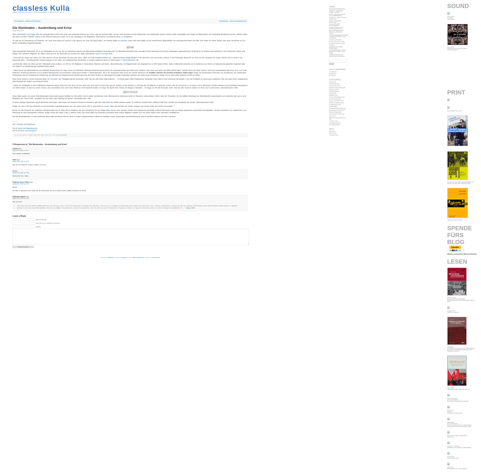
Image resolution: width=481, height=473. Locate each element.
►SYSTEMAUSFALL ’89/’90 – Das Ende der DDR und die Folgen (338, 51)
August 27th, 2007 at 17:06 (21, 184)
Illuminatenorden (129, 60)
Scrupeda (123, 257)
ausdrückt (123, 41)
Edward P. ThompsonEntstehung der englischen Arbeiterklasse (459, 446)
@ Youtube (332, 75)
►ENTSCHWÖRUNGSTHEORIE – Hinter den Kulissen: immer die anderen (338, 37)
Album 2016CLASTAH (451, 18)
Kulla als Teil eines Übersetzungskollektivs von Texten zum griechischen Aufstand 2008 (460, 182)
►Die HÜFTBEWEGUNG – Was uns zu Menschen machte (337, 32)
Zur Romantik (52, 79)
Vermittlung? (332, 124)
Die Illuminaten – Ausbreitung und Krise (42, 27)
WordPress (111, 257)
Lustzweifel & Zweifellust (336, 108)
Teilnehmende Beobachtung (337, 117)
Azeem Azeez (156, 257)
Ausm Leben (333, 85)
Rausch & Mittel (333, 112)
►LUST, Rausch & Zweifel (336, 41)
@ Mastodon (333, 73)
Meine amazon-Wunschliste (462, 254)
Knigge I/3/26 (190, 208)
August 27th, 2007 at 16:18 (21, 161)
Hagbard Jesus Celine (21, 182)
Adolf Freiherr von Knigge (26, 34)
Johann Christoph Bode (104, 54)
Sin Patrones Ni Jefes (335, 114)
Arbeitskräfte (332, 84)
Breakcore (332, 89)
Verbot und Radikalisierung (27, 128)
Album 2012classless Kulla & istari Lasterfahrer (457, 48)
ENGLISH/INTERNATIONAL (337, 9)
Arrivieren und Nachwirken (27, 131)
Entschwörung (63, 135)
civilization (332, 95)
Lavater (106, 106)
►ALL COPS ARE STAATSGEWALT (334, 24)
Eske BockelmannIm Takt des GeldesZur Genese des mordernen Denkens (458, 400)
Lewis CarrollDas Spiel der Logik (452, 457)
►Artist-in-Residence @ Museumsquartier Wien (336, 28)
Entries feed (332, 133)
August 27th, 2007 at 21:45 (21, 198)
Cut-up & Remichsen (335, 97)
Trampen (331, 121)
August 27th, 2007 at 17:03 (21, 172)
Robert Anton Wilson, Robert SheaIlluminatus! (457, 436)
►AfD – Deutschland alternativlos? (335, 21)
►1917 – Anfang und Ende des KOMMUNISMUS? (337, 15)
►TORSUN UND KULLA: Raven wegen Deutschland (337, 55)
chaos (331, 93)
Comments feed (333, 135)
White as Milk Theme (138, 257)
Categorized (332, 91)
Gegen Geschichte (334, 101)
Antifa (331, 82)
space (331, 116)
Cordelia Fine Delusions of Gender (453, 311)
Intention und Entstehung (26, 124)
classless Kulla (41, 8)
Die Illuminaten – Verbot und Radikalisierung (232, 21)
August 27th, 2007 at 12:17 (21, 150)
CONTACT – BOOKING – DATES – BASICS (336, 11)
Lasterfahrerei (333, 104)
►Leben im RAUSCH (335, 40)
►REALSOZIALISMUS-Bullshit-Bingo (336, 47)
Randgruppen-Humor (335, 110)
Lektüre (331, 106)
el (13, 171)
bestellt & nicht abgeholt (336, 87)
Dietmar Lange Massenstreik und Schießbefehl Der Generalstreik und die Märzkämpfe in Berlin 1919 (460, 299)
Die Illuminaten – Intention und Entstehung (27, 21)
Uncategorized (333, 123)
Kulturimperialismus (334, 102)
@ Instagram (333, 71)
